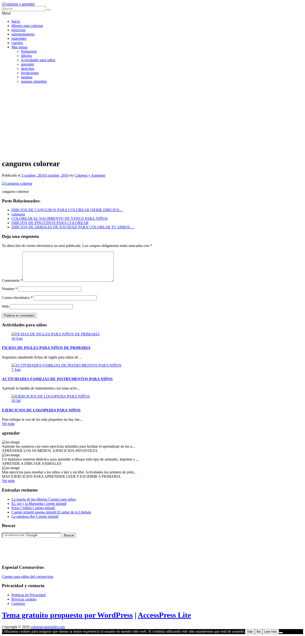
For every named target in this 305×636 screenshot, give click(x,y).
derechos (27, 69)
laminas (26, 77)
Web (5, 306)
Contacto (18, 603)
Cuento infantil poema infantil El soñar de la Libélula (51, 512)
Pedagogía (29, 51)
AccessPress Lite (164, 615)
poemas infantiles (34, 81)
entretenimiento (23, 34)
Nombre (9, 289)
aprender (27, 64)
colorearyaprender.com (47, 627)
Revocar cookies (23, 599)
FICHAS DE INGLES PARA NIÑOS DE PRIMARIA (46, 348)
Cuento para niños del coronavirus (27, 576)
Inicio (15, 21)
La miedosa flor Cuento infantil (34, 516)
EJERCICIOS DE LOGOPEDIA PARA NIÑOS (41, 410)
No (258, 631)
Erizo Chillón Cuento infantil (33, 508)
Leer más (270, 631)
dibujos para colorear (27, 26)
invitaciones (30, 73)
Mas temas (19, 47)
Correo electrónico (17, 298)
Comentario (12, 280)
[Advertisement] (152, 120)
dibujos (26, 56)
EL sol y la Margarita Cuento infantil (38, 504)
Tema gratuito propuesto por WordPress (67, 615)
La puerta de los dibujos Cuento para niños (43, 499)
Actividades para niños (38, 60)
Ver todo (8, 424)
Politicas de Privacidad (28, 595)
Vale (250, 631)
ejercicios (18, 30)
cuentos (17, 43)
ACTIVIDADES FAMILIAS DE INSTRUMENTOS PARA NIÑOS (57, 379)
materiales (18, 38)
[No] (281, 632)
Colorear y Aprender (89, 175)
